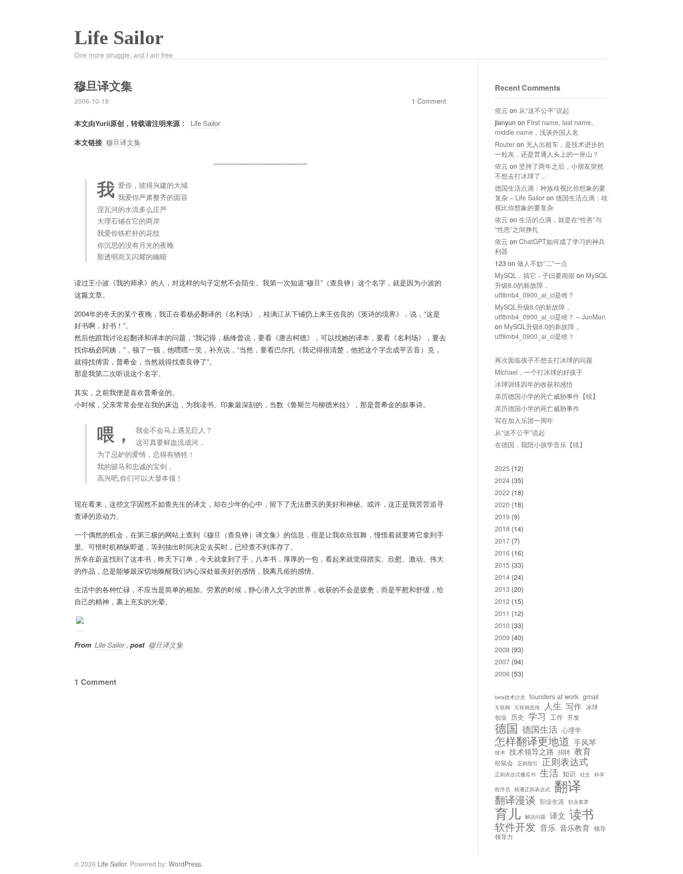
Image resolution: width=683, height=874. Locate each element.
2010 (502, 625)
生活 (549, 772)
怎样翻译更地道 (532, 741)
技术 (500, 752)
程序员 (502, 789)
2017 (502, 540)
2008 (502, 649)
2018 (502, 528)
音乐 (548, 827)
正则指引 (527, 763)
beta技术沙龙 (510, 697)
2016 (502, 552)
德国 (506, 728)
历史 (517, 717)
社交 (585, 774)
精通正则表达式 (532, 789)
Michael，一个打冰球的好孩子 (539, 372)
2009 (502, 637)
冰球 (592, 707)
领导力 (504, 837)
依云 (501, 110)
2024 (502, 480)
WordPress (185, 863)
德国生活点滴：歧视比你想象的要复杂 (551, 202)
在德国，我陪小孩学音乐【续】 (540, 444)
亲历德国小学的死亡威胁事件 (537, 408)
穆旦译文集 (123, 142)
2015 (502, 564)
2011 (502, 613)
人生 (553, 706)
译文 (557, 815)
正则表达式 (565, 761)
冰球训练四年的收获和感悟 (534, 384)
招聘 (564, 752)
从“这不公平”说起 (544, 110)
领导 (600, 828)
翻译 (567, 786)
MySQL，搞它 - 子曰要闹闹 (535, 275)
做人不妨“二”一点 (542, 263)
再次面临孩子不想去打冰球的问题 (543, 359)
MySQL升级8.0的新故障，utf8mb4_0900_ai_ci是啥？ (538, 331)
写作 (574, 706)
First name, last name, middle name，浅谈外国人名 (544, 127)
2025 (502, 468)
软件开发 (515, 826)
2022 (502, 492)
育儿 (508, 813)
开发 (573, 717)
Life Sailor (119, 37)
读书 (582, 814)
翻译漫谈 (515, 800)
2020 (502, 504)
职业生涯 (552, 801)
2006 (502, 673)
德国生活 (540, 729)
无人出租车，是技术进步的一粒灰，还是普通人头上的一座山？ (549, 149)
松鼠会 (504, 763)
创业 (501, 717)
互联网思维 (527, 707)
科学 (599, 774)
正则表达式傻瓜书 (515, 774)
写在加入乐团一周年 (524, 420)
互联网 (502, 707)
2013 (502, 589)
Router (505, 144)
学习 (537, 716)
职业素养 (578, 802)
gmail (590, 696)
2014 (502, 577)
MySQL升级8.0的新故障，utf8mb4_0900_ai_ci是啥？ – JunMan (550, 311)
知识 (569, 773)
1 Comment (429, 101)
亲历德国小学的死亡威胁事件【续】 (547, 396)
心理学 (571, 730)
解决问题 (535, 817)
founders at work (553, 696)
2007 (502, 661)
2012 (502, 601)
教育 (582, 751)
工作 (556, 717)
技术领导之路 (531, 751)
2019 (502, 516)
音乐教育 (575, 827)
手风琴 (585, 742)
